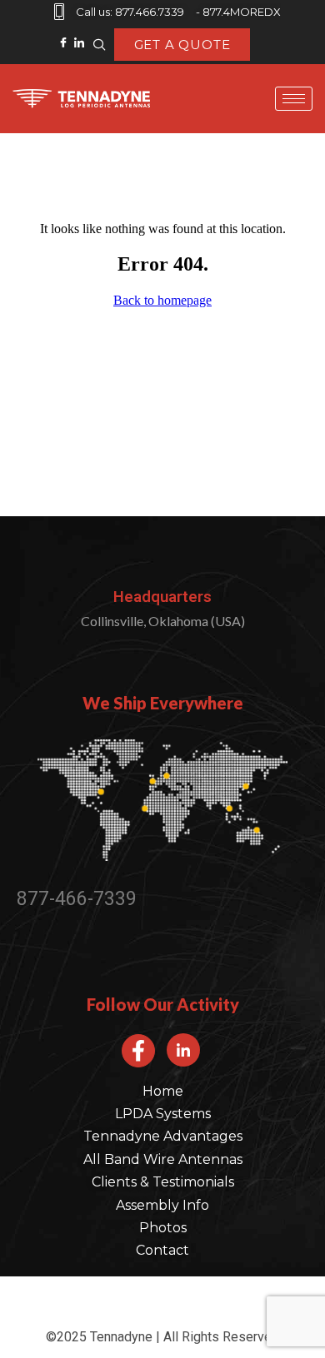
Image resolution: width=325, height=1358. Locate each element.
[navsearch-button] (100, 45)
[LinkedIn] (79, 33)
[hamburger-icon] (293, 99)
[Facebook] (64, 33)
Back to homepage (162, 300)
